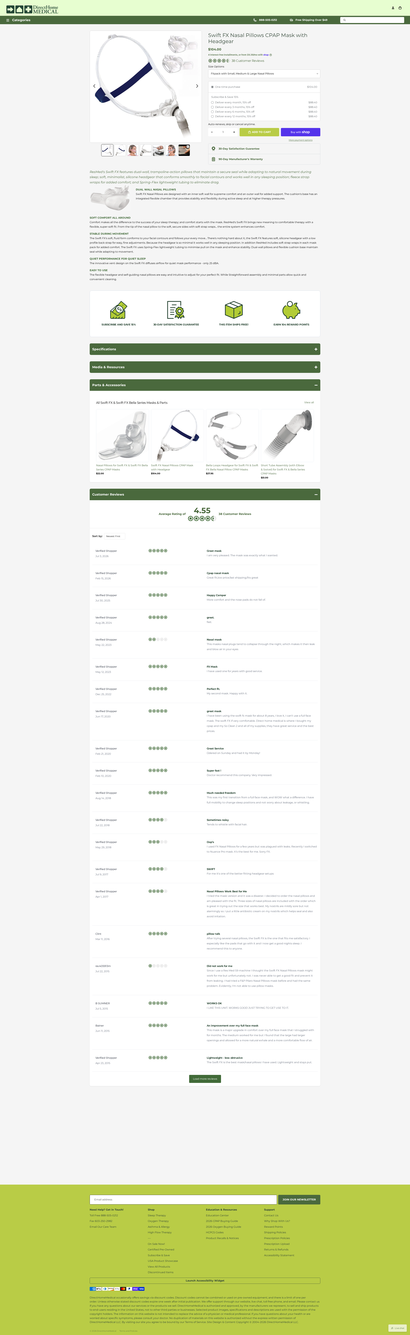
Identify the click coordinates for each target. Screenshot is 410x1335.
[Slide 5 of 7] (158, 150)
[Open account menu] (393, 7)
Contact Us (271, 1215)
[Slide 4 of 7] (146, 150)
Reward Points (273, 1226)
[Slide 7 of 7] (184, 150)
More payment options (300, 140)
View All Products (159, 1266)
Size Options (216, 66)
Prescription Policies (277, 1238)
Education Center (217, 1215)
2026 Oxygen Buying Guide (223, 1226)
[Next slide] (198, 86)
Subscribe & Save (159, 1255)
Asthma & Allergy (159, 1226)
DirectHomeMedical (106, 1331)
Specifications (205, 349)
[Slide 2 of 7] (120, 150)
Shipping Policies (275, 1232)
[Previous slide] (93, 86)
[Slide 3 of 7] (133, 150)
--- (149, 1238)
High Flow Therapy (160, 1232)
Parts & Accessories (205, 385)
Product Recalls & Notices (222, 1238)
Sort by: (97, 536)
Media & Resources (205, 367)
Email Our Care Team (103, 1226)
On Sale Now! (156, 1243)
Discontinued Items (160, 1272)
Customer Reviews (205, 494)
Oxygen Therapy (158, 1221)
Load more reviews (205, 1078)
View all (309, 402)
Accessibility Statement (279, 1255)
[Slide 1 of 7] (107, 150)
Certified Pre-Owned (161, 1249)
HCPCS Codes (215, 1232)
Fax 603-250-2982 (101, 1221)
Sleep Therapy (157, 1215)
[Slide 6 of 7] (171, 150)
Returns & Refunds (276, 1249)
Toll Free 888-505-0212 (104, 1215)
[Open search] (372, 20)
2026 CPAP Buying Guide (222, 1221)
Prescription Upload (277, 1243)
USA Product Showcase (163, 1260)
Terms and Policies (128, 1331)
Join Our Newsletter (299, 1199)
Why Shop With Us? (277, 1221)
